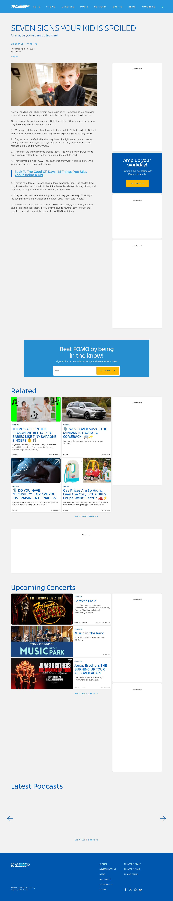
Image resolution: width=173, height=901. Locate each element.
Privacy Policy (131, 874)
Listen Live (137, 183)
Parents (31, 44)
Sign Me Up (107, 371)
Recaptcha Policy (132, 864)
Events (117, 7)
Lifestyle (68, 7)
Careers (103, 864)
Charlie (17, 51)
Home (36, 7)
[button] (10, 819)
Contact (103, 889)
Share (14, 56)
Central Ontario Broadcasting (25, 888)
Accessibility (105, 879)
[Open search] (161, 6)
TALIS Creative (23, 890)
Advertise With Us (108, 869)
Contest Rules (106, 884)
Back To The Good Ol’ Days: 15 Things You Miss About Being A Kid (51, 173)
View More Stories (86, 516)
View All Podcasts (86, 840)
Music (84, 7)
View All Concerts (86, 693)
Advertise (148, 7)
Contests (100, 7)
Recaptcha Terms (132, 869)
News (132, 7)
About (102, 874)
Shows (50, 7)
